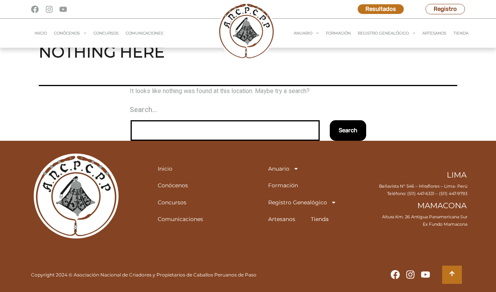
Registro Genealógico (383, 33)
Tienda (460, 33)
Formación (338, 33)
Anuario (303, 33)
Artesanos (434, 33)
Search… (143, 110)
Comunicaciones (144, 33)
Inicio (40, 33)
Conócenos (67, 33)
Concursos (106, 33)
